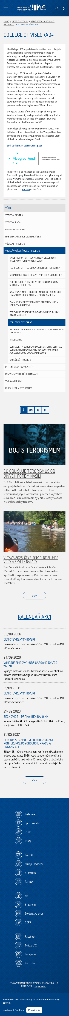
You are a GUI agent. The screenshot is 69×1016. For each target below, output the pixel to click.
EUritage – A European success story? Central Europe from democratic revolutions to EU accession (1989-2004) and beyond (36, 349)
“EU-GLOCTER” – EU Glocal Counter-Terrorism (35, 267)
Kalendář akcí (34, 616)
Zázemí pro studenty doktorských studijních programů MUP (35, 314)
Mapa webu (40, 986)
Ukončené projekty (20, 359)
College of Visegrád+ (21, 322)
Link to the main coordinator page (24, 145)
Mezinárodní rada (15, 229)
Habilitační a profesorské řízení (23, 236)
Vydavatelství (13, 381)
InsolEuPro (16, 339)
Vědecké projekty (15, 243)
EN (63, 8)
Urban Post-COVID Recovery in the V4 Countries (36, 274)
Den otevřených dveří (19, 639)
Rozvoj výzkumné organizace (21, 374)
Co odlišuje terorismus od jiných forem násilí (29, 473)
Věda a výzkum (20, 21)
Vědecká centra (14, 215)
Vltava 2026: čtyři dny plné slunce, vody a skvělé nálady (31, 559)
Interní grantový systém (19, 367)
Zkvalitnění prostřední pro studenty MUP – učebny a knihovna (34, 304)
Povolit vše (34, 1010)
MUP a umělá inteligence (18, 388)
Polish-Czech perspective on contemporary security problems (34, 283)
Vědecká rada (13, 222)
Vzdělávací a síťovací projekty (22, 250)
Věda (8, 208)
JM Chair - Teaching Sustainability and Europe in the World (37, 331)
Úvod (6, 21)
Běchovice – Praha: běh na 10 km (26, 717)
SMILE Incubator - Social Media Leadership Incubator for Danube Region (33, 259)
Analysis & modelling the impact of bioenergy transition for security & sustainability (35, 293)
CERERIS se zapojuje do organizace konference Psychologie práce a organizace (29, 743)
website (26, 189)
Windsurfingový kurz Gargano (25, 663)
